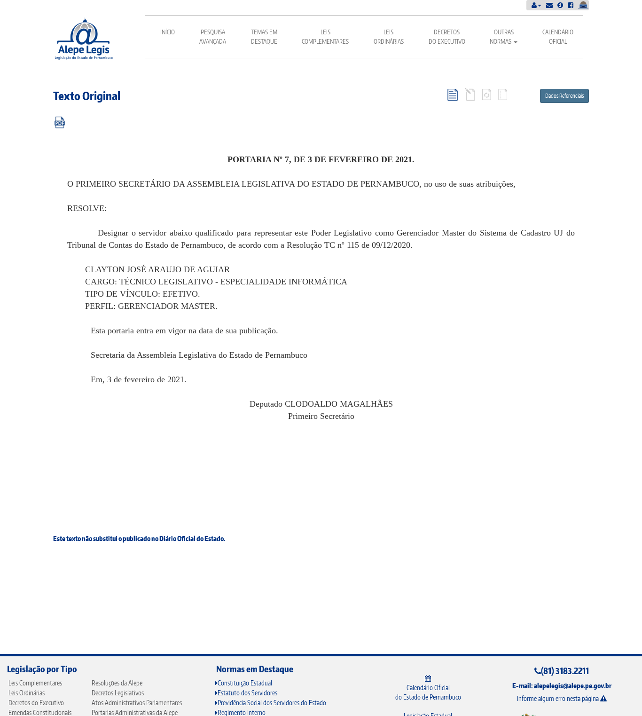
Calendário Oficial (557, 36)
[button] (536, 5)
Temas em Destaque (264, 36)
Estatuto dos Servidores (247, 693)
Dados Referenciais (564, 95)
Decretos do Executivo (447, 36)
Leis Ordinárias (389, 36)
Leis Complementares (325, 36)
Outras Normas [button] (502, 36)
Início (167, 32)
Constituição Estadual (245, 683)
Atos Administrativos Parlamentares (137, 703)
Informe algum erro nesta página (558, 698)
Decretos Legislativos (118, 693)
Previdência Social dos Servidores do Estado (272, 703)
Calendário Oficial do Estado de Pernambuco (428, 692)
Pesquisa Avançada (212, 36)
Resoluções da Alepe (117, 683)
